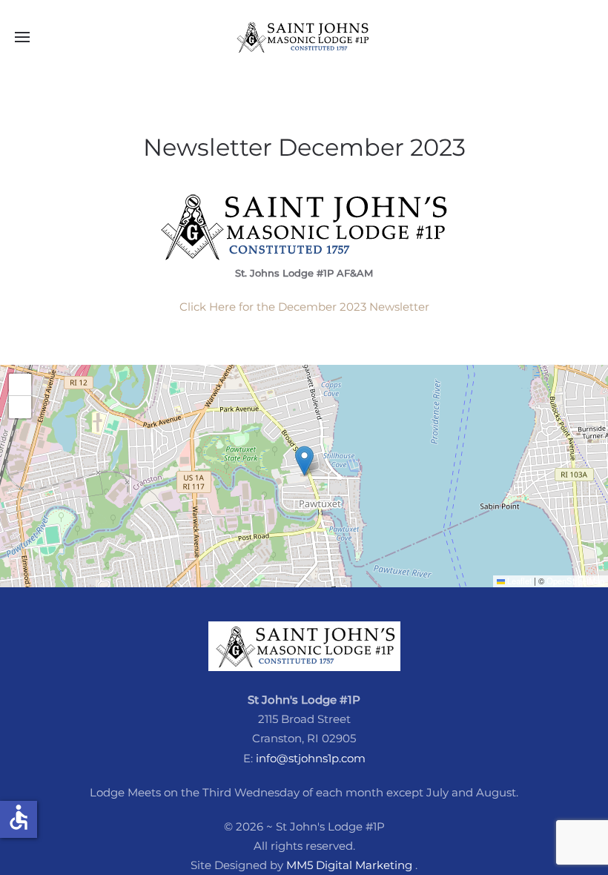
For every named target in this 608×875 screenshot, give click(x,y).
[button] (22, 37)
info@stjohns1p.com (311, 758)
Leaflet (518, 581)
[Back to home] (304, 37)
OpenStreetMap (575, 581)
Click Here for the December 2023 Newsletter (304, 307)
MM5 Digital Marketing (350, 865)
